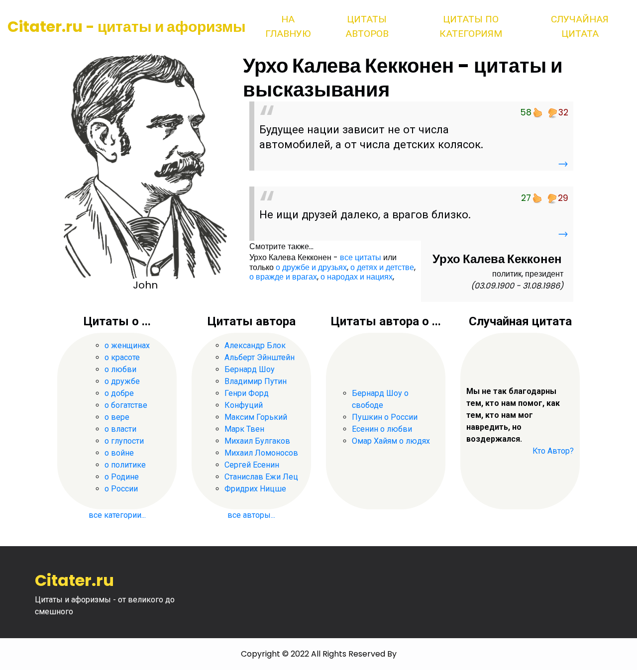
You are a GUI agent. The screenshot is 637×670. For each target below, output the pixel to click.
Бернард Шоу (249, 369)
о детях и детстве (382, 267)
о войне (119, 453)
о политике (125, 465)
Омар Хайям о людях (391, 441)
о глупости (124, 441)
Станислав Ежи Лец (261, 476)
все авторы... (251, 515)
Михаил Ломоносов (261, 453)
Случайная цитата (580, 26)
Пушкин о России (385, 417)
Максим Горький (255, 417)
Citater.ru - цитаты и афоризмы (126, 26)
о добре (119, 393)
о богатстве (126, 405)
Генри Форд (246, 393)
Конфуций (243, 405)
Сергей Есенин (251, 465)
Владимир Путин (255, 381)
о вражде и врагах (283, 277)
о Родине (122, 476)
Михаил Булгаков (257, 441)
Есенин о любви (382, 429)
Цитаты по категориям (470, 26)
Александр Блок (255, 345)
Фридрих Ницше (255, 488)
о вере (117, 417)
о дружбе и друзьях (311, 267)
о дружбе (122, 381)
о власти (120, 429)
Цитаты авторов (367, 26)
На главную (288, 26)
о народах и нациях (356, 277)
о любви (120, 369)
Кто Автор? (553, 451)
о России (121, 488)
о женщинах (127, 345)
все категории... (117, 515)
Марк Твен (244, 429)
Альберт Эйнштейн (259, 357)
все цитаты (360, 257)
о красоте (122, 357)
